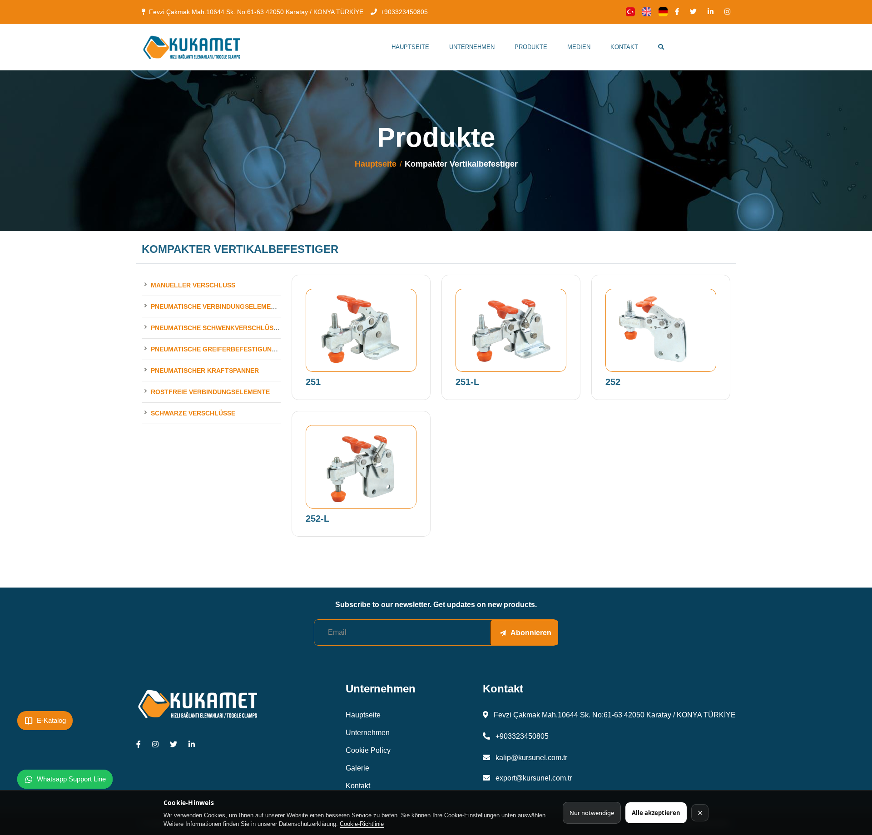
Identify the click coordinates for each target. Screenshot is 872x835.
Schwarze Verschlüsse (193, 413)
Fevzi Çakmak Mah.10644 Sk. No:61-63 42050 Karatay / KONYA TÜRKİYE (256, 11)
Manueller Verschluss (193, 285)
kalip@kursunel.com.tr (530, 757)
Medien (578, 47)
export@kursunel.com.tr (533, 778)
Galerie (357, 768)
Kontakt (624, 47)
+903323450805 (404, 11)
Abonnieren (530, 633)
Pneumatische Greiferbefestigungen (218, 349)
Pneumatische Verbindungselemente (217, 306)
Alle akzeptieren (656, 813)
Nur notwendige (592, 813)
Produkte (531, 47)
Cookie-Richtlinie (362, 823)
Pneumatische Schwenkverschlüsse (216, 327)
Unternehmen (472, 47)
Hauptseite (410, 47)
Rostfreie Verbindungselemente (210, 391)
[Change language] (630, 11)
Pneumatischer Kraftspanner (205, 370)
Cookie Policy (368, 750)
